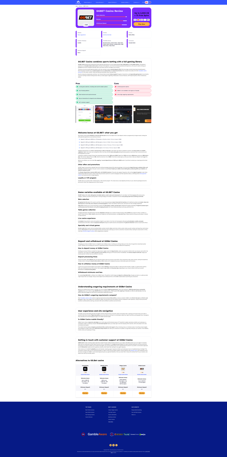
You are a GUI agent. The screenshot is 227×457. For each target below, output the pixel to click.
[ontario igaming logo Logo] (127, 434)
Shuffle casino (134, 350)
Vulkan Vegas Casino (113, 410)
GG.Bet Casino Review (141, 374)
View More (110, 421)
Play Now (141, 24)
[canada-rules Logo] (112, 434)
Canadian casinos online (86, 298)
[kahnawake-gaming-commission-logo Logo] (118, 434)
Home (77, 6)
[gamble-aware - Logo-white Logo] (97, 434)
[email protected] (107, 34)
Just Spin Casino (112, 412)
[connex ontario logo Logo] (134, 434)
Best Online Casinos (89, 410)
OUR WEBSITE (135, 407)
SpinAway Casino (112, 417)
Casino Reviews (88, 417)
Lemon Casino (111, 419)
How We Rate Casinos (136, 412)
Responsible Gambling (137, 410)
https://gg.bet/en (82, 34)
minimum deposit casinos (89, 231)
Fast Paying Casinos (90, 414)
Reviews (80, 6)
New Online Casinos (89, 412)
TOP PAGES (88, 407)
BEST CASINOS (112, 407)
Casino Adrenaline (112, 414)
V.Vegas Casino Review (123, 374)
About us (133, 414)
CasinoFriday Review (85, 374)
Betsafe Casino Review (104, 374)
